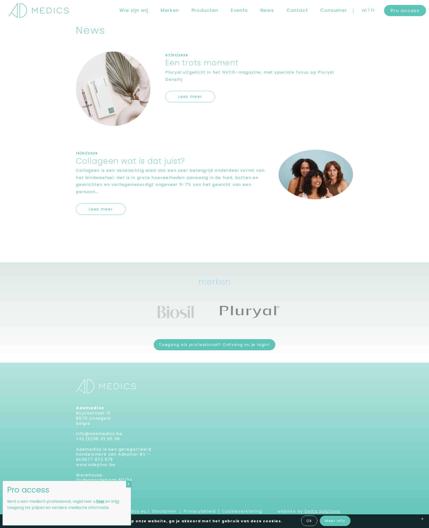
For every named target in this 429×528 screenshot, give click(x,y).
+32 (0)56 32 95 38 (98, 439)
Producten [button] (205, 10)
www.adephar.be (95, 465)
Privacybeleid (199, 511)
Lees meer (190, 96)
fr (373, 10)
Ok (309, 520)
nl (364, 10)
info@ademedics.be (99, 434)
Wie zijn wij (133, 10)
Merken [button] (170, 10)
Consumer (333, 10)
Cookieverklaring (242, 511)
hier (100, 501)
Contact (297, 10)
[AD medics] (39, 10)
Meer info (335, 520)
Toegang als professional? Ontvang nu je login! (214, 345)
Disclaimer (164, 511)
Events (239, 10)
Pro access (405, 10)
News (267, 10)
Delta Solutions (322, 511)
